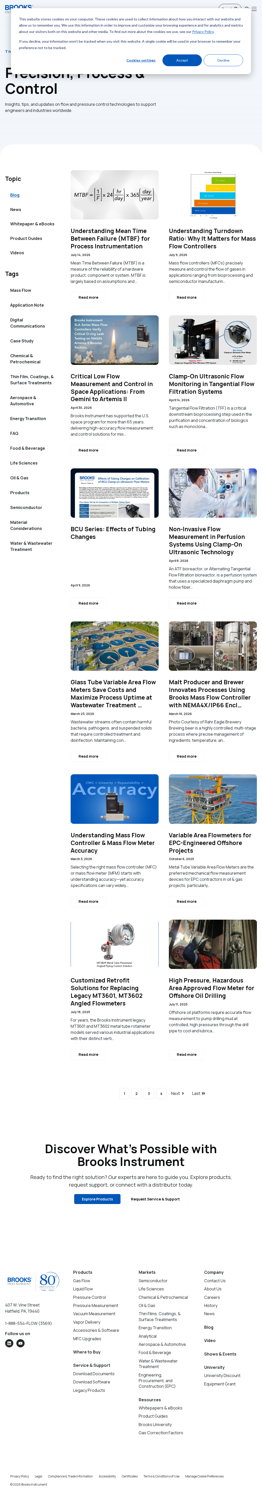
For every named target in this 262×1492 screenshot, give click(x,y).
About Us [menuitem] (213, 1289)
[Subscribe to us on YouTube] (20, 1343)
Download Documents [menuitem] (94, 1374)
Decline (223, 60)
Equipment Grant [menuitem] (220, 1384)
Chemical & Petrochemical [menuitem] (163, 1297)
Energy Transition (28, 418)
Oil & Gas (19, 478)
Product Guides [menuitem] (26, 238)
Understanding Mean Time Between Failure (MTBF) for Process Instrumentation (110, 238)
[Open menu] (254, 8)
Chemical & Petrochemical (25, 359)
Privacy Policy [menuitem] (19, 1476)
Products (19, 492)
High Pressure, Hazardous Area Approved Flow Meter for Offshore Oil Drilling (211, 988)
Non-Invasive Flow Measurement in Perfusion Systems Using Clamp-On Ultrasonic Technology (207, 540)
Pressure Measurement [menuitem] (95, 1305)
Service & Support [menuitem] (91, 1365)
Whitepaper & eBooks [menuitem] (32, 224)
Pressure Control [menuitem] (89, 1297)
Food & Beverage (27, 448)
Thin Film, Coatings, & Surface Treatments (32, 380)
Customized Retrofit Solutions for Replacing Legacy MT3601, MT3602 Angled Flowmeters (107, 992)
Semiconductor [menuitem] (153, 1280)
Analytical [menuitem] (148, 1336)
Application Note (27, 305)
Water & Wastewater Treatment (31, 546)
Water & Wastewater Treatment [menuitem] (158, 1363)
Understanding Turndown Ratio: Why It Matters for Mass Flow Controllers (212, 238)
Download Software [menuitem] (91, 1382)
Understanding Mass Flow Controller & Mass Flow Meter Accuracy (113, 842)
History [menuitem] (210, 1305)
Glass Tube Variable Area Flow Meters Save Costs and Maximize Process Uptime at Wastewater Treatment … (113, 693)
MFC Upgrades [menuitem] (87, 1338)
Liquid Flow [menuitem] (83, 1289)
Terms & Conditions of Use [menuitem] (161, 1476)
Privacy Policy (203, 31)
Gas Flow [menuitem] (81, 1280)
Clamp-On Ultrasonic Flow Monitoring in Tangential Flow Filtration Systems (211, 384)
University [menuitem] (214, 1367)
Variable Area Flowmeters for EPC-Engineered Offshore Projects (210, 842)
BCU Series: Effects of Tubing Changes (113, 533)
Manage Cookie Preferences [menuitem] (204, 1476)
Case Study (22, 341)
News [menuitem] (15, 209)
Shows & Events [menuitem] (220, 1354)
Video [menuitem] (210, 1340)
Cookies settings (141, 60)
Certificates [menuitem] (130, 1476)
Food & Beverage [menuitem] (155, 1352)
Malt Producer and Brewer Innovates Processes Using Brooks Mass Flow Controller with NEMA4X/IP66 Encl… (210, 693)
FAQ (14, 433)
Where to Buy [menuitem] (87, 1352)
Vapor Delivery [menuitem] (86, 1322)
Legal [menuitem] (38, 1476)
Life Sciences (24, 463)
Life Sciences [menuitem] (151, 1289)
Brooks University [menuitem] (155, 1424)
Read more (88, 297)
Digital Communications (27, 323)
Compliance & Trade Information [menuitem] (70, 1476)
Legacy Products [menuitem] (89, 1390)
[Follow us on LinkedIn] (9, 1343)
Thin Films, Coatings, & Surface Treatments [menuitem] (160, 1316)
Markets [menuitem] (147, 1272)
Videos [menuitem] (17, 253)
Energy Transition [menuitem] (155, 1328)
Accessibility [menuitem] (107, 1476)
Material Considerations (26, 525)
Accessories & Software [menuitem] (96, 1330)
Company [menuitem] (214, 1272)
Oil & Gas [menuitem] (147, 1305)
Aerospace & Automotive (23, 401)
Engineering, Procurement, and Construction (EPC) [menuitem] (157, 1380)
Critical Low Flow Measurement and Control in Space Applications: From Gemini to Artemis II (112, 388)
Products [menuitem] (82, 1272)
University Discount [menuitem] (222, 1375)
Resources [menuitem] (150, 1400)
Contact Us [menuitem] (215, 1280)
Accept (182, 60)
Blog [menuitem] (14, 195)
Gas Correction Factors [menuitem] (161, 1433)
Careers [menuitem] (212, 1297)
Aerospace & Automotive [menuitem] (162, 1344)
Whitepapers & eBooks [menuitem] (160, 1408)
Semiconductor (26, 507)
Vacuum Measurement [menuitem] (94, 1313)
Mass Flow (20, 290)
